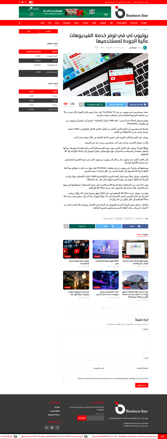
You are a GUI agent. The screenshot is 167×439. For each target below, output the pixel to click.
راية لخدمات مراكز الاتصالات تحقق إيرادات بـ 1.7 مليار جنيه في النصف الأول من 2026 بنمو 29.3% (135, 294)
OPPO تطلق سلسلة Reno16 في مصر (107, 262)
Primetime (139, 218)
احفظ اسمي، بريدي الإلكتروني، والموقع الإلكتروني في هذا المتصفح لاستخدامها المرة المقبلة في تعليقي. (112, 378)
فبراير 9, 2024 (119, 47)
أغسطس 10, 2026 (112, 297)
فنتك (49, 23)
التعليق (145, 329)
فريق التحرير (133, 47)
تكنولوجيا (103, 23)
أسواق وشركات (122, 23)
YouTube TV (129, 218)
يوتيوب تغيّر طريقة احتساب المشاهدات (78, 262)
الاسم (145, 358)
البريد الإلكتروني (98, 368)
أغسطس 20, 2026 (142, 267)
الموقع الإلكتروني (142, 368)
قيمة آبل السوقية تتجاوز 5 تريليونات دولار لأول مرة (79, 293)
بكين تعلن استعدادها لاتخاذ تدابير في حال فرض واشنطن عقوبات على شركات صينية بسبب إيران (74, 436)
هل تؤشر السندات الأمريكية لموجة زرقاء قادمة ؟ (19, 436)
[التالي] (103, 308)
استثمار (76, 23)
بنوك (111, 23)
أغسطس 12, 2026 (142, 300)
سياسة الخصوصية (110, 2)
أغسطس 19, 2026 (112, 267)
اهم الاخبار (133, 23)
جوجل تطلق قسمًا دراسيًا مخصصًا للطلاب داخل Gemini (135, 262)
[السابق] (107, 308)
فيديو (57, 23)
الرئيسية (143, 23)
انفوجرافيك (66, 23)
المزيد (42, 23)
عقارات (94, 23)
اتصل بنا (128, 2)
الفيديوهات (118, 218)
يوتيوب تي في (108, 218)
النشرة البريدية (120, 2)
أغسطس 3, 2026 (83, 297)
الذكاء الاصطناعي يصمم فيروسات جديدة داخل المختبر (107, 293)
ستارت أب (85, 23)
